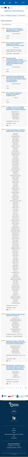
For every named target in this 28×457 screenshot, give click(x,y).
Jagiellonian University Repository (14, 11)
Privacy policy (14, 438)
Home (2, 15)
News (14, 428)
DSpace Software (8, 434)
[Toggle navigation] (26, 8)
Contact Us (14, 430)
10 (20, 387)
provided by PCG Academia (17, 434)
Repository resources (12, 15)
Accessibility (14, 454)
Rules (14, 436)
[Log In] (16, 2)
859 (26, 387)
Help (14, 432)
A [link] (9, 2)
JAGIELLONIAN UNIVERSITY (14, 443)
